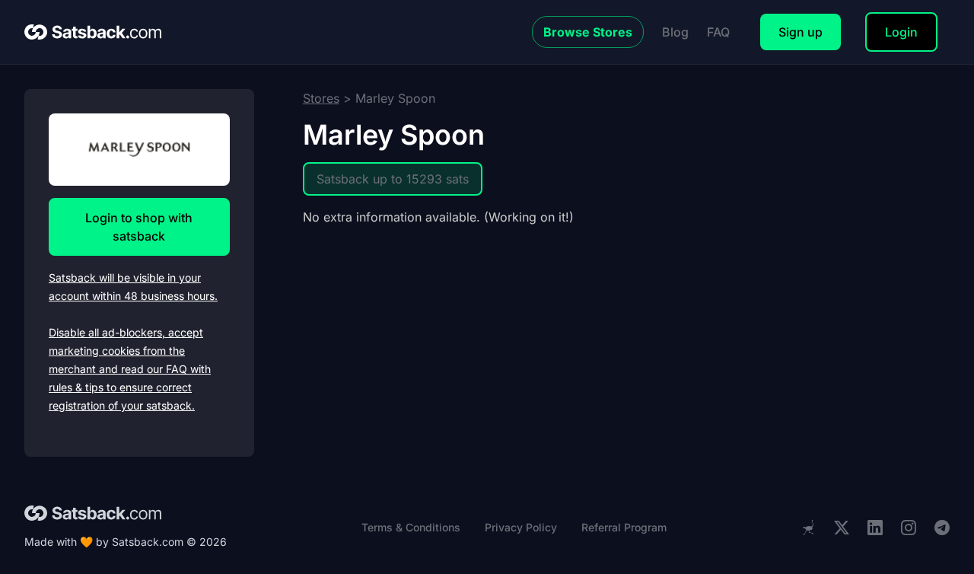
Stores (321, 98)
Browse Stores (587, 32)
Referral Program (624, 527)
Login (901, 32)
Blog (675, 32)
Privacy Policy (521, 527)
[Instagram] (908, 528)
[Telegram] (942, 528)
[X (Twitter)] (841, 528)
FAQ (718, 32)
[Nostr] (808, 527)
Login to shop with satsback (139, 227)
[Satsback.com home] (92, 32)
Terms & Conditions (410, 527)
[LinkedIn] (875, 528)
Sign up (800, 32)
